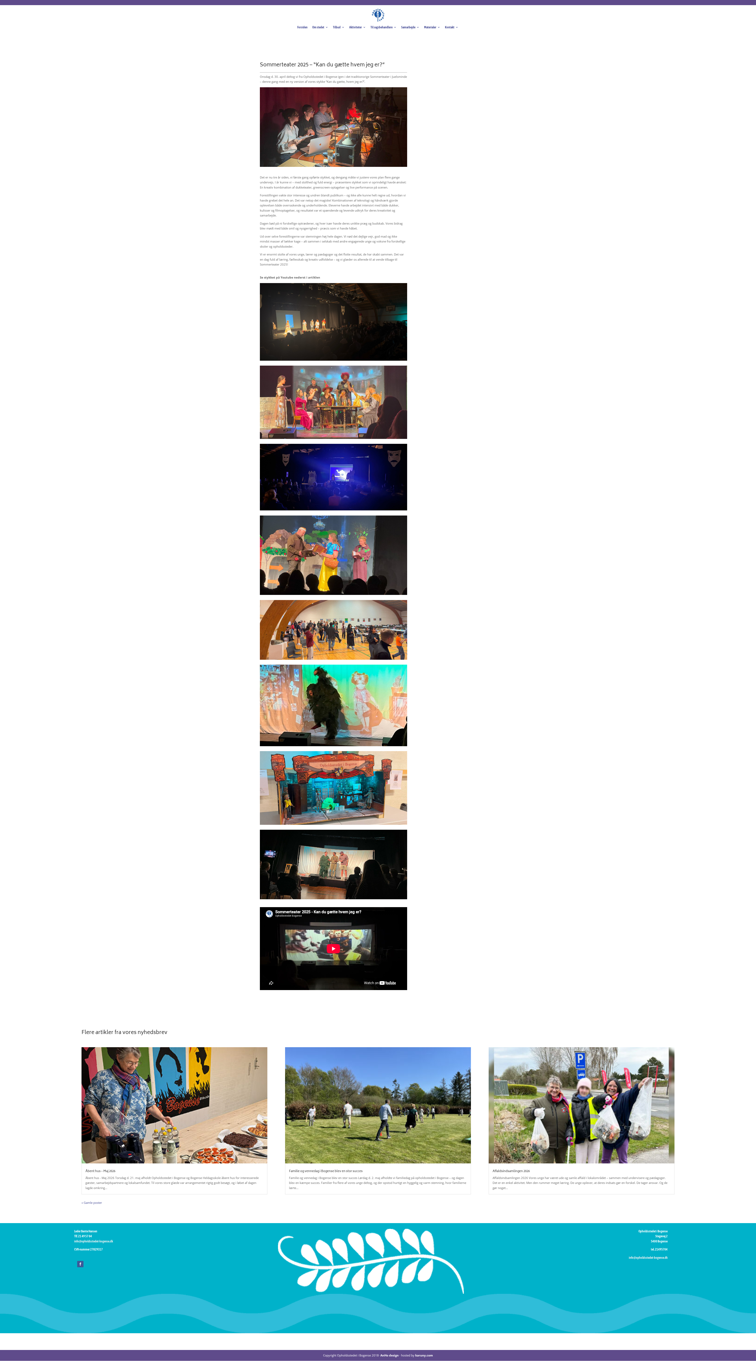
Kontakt (449, 27)
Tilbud (337, 27)
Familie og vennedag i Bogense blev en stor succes (326, 1171)
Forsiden (302, 27)
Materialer (430, 27)
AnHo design (389, 1355)
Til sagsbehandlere (382, 27)
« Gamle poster (92, 1203)
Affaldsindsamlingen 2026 (511, 1171)
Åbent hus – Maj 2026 (100, 1171)
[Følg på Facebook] (80, 1264)
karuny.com (424, 1355)
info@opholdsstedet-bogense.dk (93, 1241)
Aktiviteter (355, 27)
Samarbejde (408, 27)
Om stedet (318, 27)
